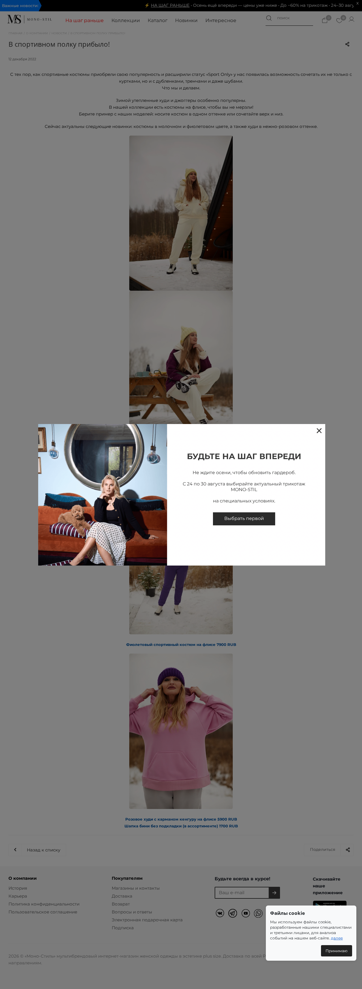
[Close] (318, 430)
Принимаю (337, 951)
